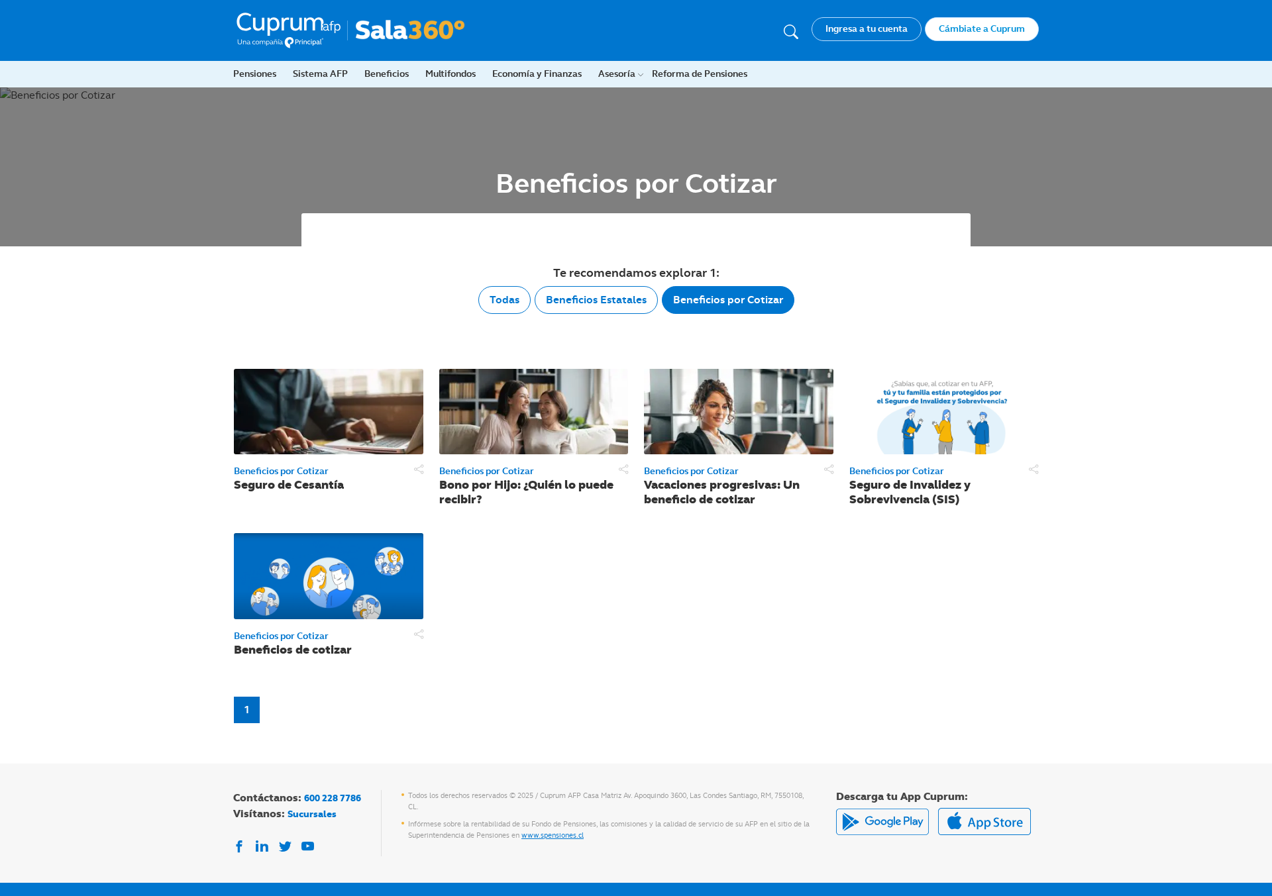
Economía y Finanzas (537, 73)
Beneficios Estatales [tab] (596, 300)
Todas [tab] (504, 300)
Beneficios (386, 73)
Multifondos (450, 73)
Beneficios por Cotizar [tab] (728, 300)
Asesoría (616, 73)
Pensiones (254, 73)
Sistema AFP (320, 73)
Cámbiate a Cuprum (982, 28)
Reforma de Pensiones (699, 73)
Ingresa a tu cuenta (866, 28)
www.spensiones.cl (552, 835)
